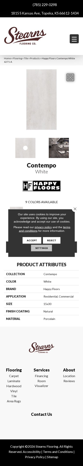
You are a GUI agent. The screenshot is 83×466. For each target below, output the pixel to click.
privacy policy (43, 227)
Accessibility (32, 452)
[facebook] (40, 426)
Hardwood (13, 386)
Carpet (14, 376)
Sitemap (52, 457)
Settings (41, 248)
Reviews (69, 381)
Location (69, 376)
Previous (6, 146)
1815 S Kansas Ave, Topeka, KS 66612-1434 (45, 13)
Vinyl (13, 391)
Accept (32, 240)
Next (77, 146)
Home (7, 58)
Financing (41, 376)
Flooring (17, 58)
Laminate (13, 381)
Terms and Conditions (58, 452)
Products (35, 58)
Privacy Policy (35, 457)
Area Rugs (14, 401)
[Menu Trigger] (74, 38)
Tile (26, 58)
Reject (51, 240)
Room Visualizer (41, 383)
